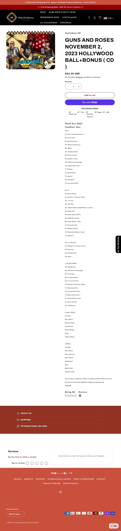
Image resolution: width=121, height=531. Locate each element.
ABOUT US (28, 479)
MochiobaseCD (18, 523)
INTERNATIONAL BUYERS (59, 479)
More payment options (90, 108)
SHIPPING (40, 479)
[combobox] (109, 18)
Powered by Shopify (31, 523)
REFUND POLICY (70, 483)
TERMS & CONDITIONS (83, 479)
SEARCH (18, 479)
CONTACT (101, 479)
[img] (70, 396)
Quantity (68, 81)
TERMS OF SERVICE (52, 483)
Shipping (79, 77)
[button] (89, 17)
